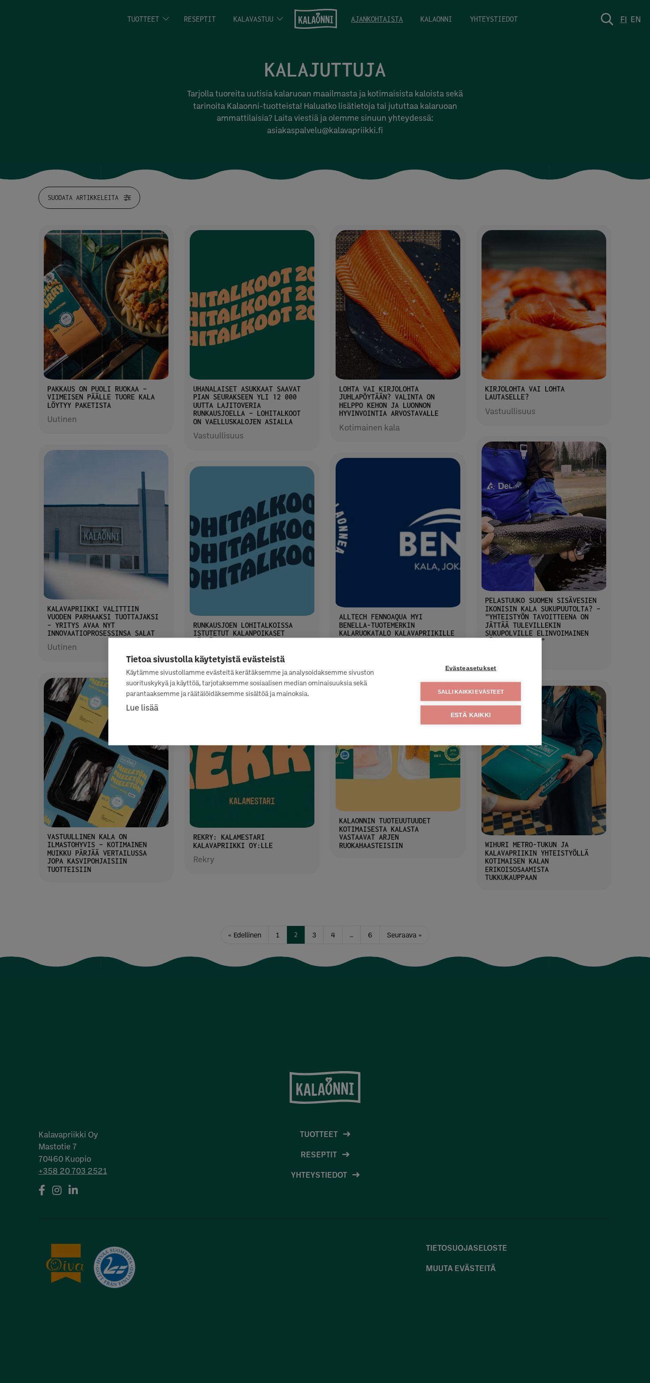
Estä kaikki (471, 715)
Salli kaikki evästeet (471, 691)
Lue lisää (142, 707)
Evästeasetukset (471, 668)
